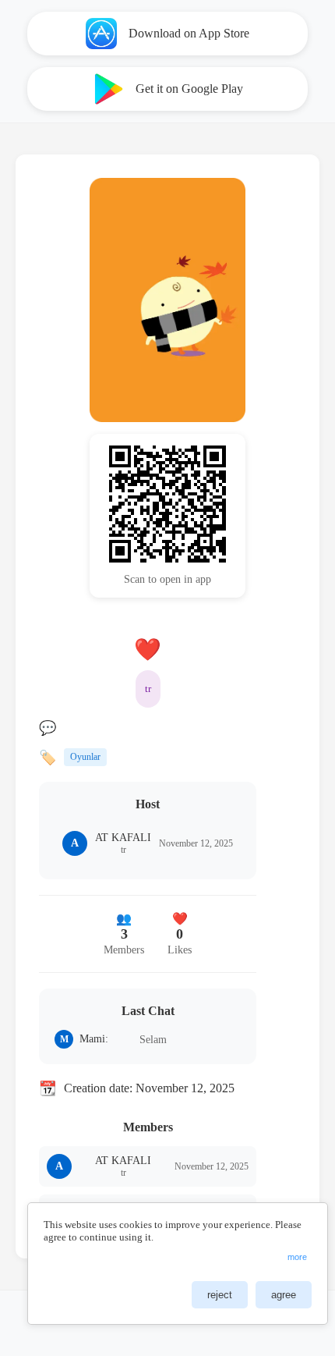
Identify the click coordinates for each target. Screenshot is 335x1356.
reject (219, 1295)
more (297, 1257)
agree (283, 1295)
